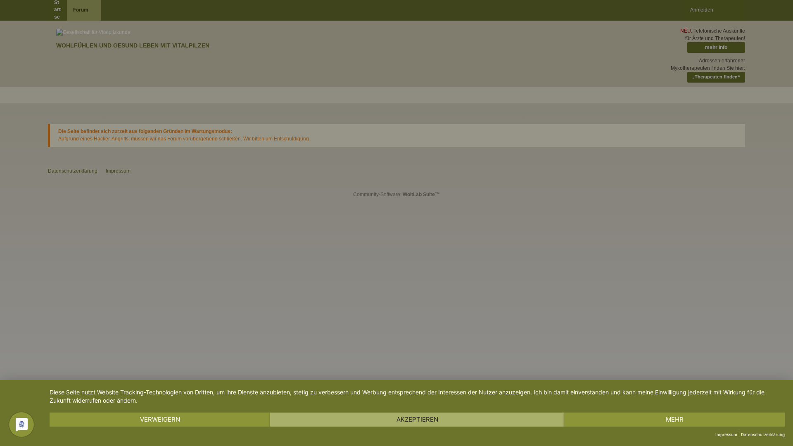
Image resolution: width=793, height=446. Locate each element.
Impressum (726, 434)
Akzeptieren (417, 419)
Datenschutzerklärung (763, 434)
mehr (675, 419)
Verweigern (160, 419)
